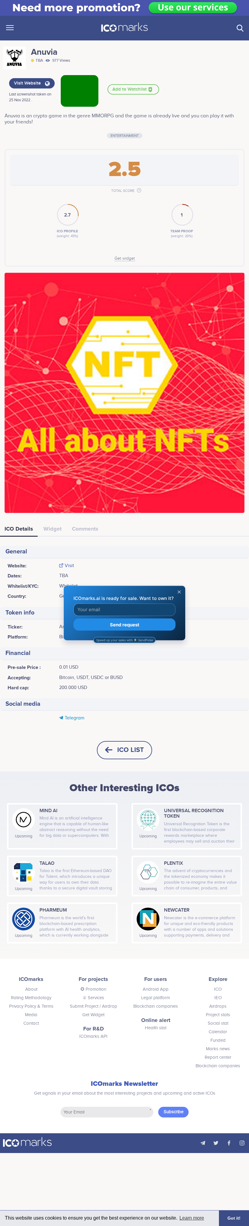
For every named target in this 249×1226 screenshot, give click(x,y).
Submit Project (84, 1006)
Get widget (124, 258)
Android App (156, 989)
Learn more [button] (191, 1218)
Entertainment (125, 135)
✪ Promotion (93, 989)
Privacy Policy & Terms (31, 1006)
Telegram (74, 718)
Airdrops (218, 1006)
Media (31, 1014)
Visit (69, 566)
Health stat (155, 1027)
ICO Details (19, 528)
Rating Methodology (31, 997)
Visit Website (28, 83)
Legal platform (155, 997)
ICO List (130, 750)
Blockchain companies (155, 1006)
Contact (31, 1023)
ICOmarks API (93, 1036)
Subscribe (173, 1111)
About (31, 989)
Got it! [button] (233, 1218)
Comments (85, 528)
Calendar (218, 1031)
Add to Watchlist (130, 89)
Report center (218, 1057)
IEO (218, 997)
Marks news (218, 1048)
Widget (52, 528)
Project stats (218, 1014)
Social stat (218, 1023)
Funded (218, 1040)
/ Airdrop (107, 1006)
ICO (218, 989)
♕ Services (93, 997)
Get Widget (93, 1014)
